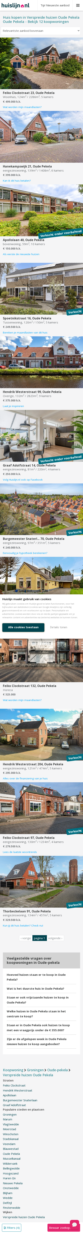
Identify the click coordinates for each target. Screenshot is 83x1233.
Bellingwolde (11, 1168)
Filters (13, 1228)
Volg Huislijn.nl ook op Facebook (23, 479)
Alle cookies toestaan (23, 627)
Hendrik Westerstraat (17, 1090)
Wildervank (10, 1163)
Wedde (8, 1198)
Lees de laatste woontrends (20, 852)
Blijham (7, 1193)
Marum (7, 1119)
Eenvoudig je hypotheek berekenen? (25, 553)
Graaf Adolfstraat (14, 1105)
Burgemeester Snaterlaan (20, 1100)
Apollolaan (9, 1095)
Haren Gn (9, 1178)
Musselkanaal (11, 1158)
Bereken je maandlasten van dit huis (25, 332)
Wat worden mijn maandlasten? (22, 107)
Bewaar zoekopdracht (63, 1228)
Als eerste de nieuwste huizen (21, 254)
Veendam (9, 1144)
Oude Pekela (11, 1154)
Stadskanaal (11, 1139)
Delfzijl (7, 1203)
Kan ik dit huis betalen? (17, 180)
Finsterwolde (11, 1208)
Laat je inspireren (13, 406)
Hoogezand (11, 1173)
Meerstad (9, 1129)
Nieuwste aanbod (55, 5)
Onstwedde (11, 1188)
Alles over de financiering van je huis (25, 778)
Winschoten (10, 1134)
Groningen (10, 1114)
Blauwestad (11, 1149)
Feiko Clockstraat (14, 1085)
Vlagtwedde (11, 1124)
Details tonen (58, 627)
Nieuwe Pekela (13, 1183)
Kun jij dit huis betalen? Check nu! (23, 925)
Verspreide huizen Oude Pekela (24, 1217)
